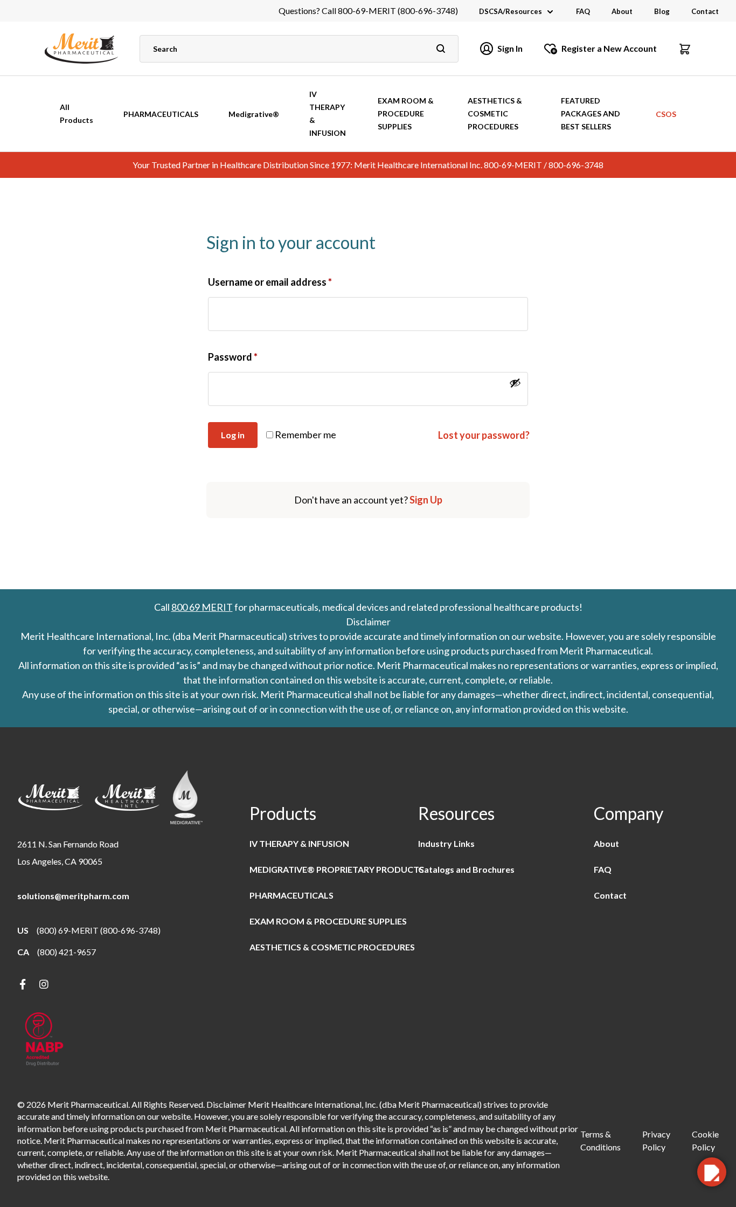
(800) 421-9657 (66, 952)
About (622, 11)
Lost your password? (484, 435)
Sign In (510, 48)
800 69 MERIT (202, 607)
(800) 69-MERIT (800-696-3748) (99, 930)
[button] (684, 49)
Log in (233, 435)
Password (233, 357)
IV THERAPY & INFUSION (327, 113)
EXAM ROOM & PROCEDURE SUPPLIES (406, 113)
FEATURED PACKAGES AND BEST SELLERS (590, 113)
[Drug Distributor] (44, 1040)
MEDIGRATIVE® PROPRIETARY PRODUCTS (336, 869)
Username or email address (270, 282)
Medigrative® (253, 114)
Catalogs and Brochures (466, 869)
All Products (76, 113)
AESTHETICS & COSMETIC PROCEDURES (495, 113)
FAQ (583, 11)
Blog (662, 11)
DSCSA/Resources (510, 11)
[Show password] (515, 383)
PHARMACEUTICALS (160, 114)
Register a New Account (609, 48)
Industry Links (446, 843)
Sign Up (425, 500)
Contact (705, 11)
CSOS (666, 114)
